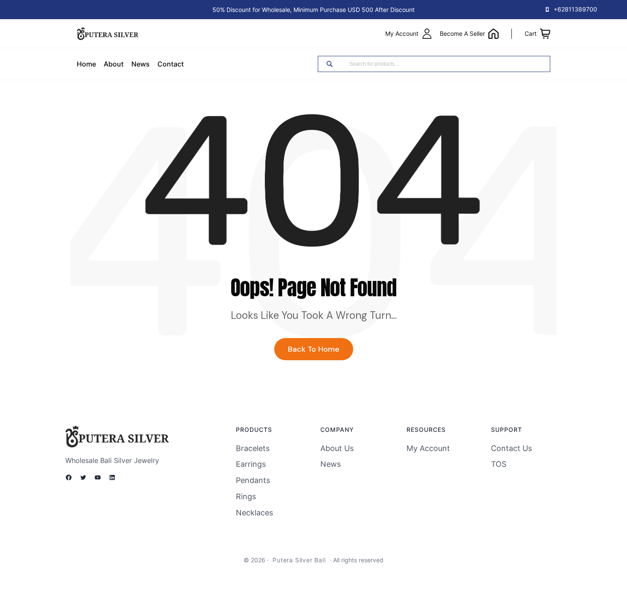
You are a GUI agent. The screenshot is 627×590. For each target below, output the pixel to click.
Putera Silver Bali (299, 560)
